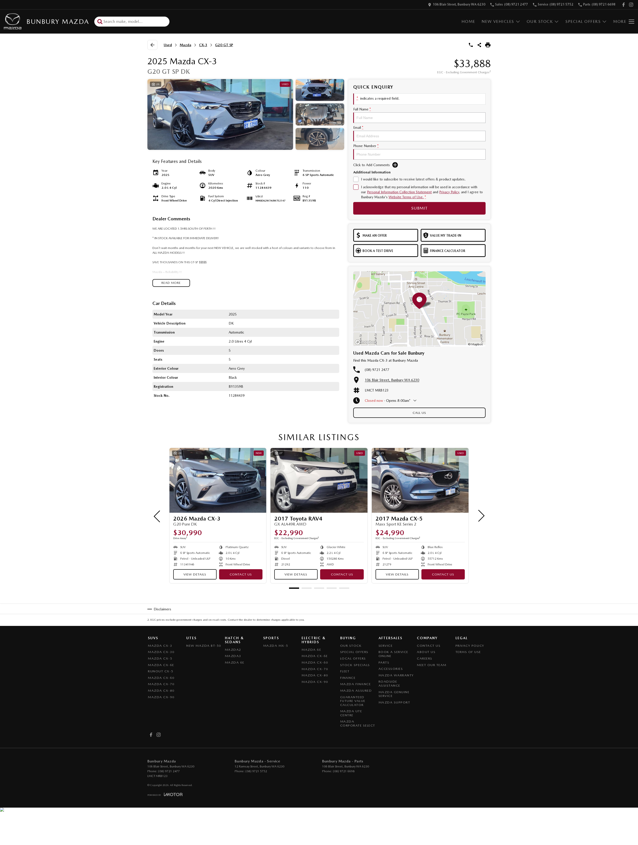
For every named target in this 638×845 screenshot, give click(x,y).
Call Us (419, 413)
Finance (348, 678)
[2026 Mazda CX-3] (217, 480)
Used (168, 45)
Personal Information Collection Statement (399, 192)
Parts (384, 662)
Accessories (391, 669)
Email (358, 127)
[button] (245, 114)
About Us (426, 652)
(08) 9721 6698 (343, 771)
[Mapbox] (367, 342)
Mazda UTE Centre (351, 713)
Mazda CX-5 (160, 658)
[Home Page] (13, 21)
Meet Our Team (431, 665)
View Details (195, 574)
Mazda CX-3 (160, 645)
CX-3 (203, 45)
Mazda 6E (234, 662)
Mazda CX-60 (161, 678)
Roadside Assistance (389, 683)
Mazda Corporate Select (357, 723)
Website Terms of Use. (406, 197)
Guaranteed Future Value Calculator (353, 701)
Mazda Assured (356, 690)
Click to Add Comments (371, 165)
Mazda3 (233, 656)
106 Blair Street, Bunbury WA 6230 (392, 380)
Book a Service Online (393, 654)
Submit (419, 208)
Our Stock (540, 21)
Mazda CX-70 (161, 684)
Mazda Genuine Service (394, 694)
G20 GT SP (224, 45)
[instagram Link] (631, 5)
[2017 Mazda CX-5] (420, 480)
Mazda (185, 45)
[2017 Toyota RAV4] (318, 480)
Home (468, 21)
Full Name (362, 109)
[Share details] (479, 45)
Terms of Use (468, 652)
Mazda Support (394, 702)
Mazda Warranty (396, 675)
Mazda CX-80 (161, 690)
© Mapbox (475, 344)
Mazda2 (233, 650)
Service (386, 645)
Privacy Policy (449, 192)
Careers (424, 658)
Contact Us (241, 574)
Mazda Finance (355, 684)
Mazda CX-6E (161, 665)
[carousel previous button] (157, 516)
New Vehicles (498, 21)
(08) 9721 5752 (256, 771)
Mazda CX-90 (161, 697)
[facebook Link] (623, 5)
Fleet (345, 671)
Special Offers (583, 21)
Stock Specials (355, 665)
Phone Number (366, 146)
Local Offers (353, 658)
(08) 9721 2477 (377, 370)
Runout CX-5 (160, 671)
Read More (171, 283)
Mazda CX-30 (161, 652)
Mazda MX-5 (275, 645)
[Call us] (471, 45)
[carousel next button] (481, 516)
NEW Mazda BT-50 (203, 645)
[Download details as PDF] (488, 45)
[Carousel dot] (294, 588)
